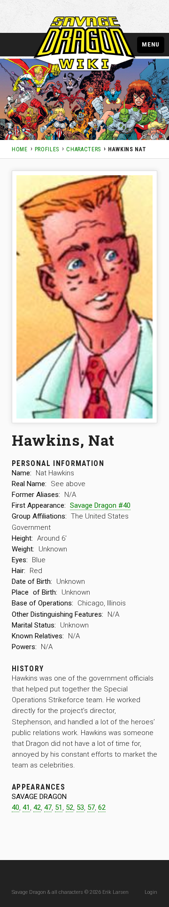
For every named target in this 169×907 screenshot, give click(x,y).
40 (15, 807)
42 (37, 807)
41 (26, 807)
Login (151, 892)
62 (102, 807)
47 (48, 807)
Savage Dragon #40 (100, 505)
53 (80, 807)
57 (91, 807)
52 (69, 807)
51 (58, 807)
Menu (151, 44)
